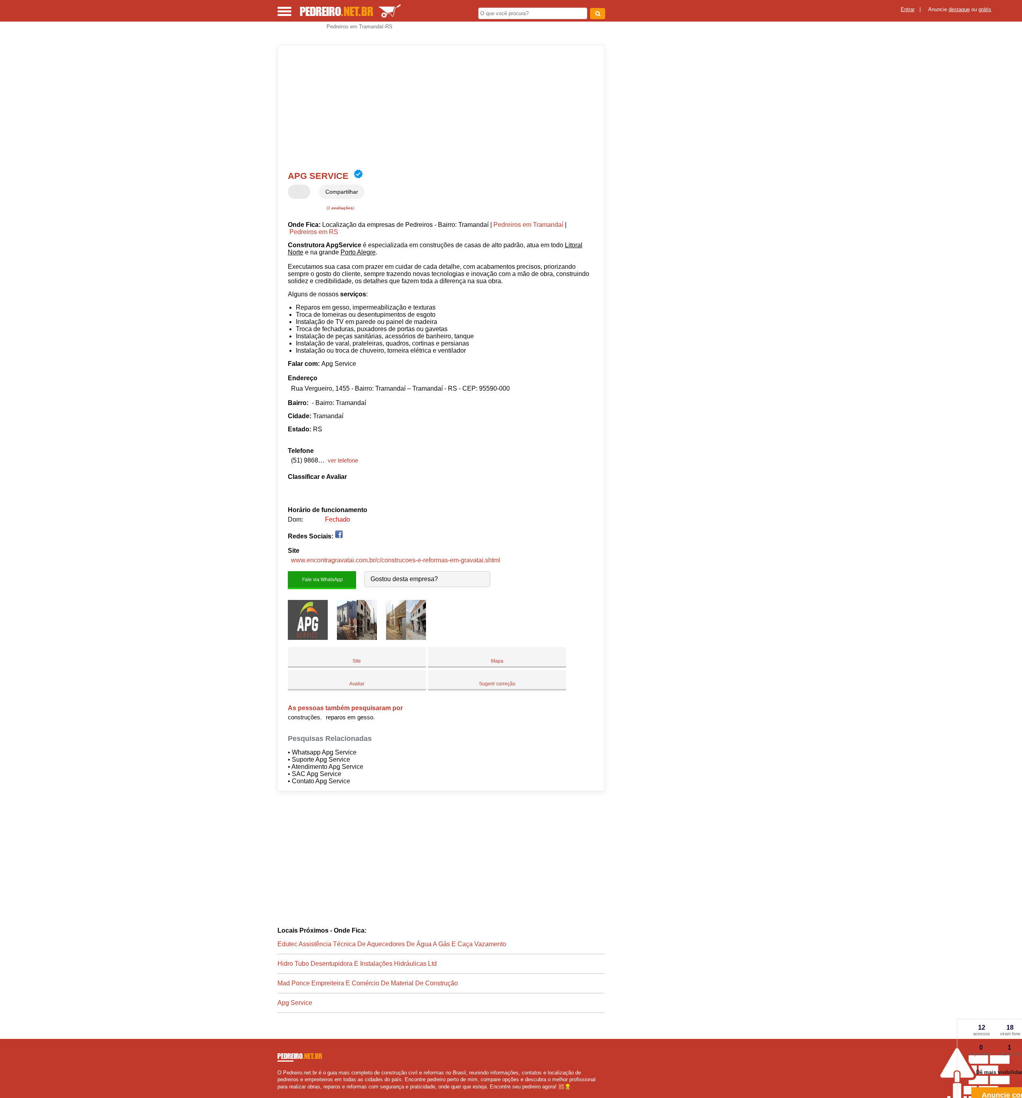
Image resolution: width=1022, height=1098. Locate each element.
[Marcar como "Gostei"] (295, 192)
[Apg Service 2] (357, 637)
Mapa (497, 661)
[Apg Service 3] (406, 637)
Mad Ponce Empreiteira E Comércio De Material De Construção (367, 983)
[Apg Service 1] (308, 637)
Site (357, 661)
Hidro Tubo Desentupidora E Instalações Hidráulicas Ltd (357, 963)
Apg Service (294, 1002)
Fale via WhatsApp (322, 579)
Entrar (908, 9)
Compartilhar (341, 192)
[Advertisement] (437, 107)
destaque (959, 9)
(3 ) (339, 208)
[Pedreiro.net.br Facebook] (279, 1093)
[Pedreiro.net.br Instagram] (286, 1093)
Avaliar (356, 684)
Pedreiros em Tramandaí (528, 224)
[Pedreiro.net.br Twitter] (283, 1093)
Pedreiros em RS (313, 231)
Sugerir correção (497, 684)
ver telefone (343, 460)
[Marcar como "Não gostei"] (305, 192)
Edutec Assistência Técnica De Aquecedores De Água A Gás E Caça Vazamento (391, 944)
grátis (984, 9)
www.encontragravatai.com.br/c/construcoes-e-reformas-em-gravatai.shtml (395, 560)
